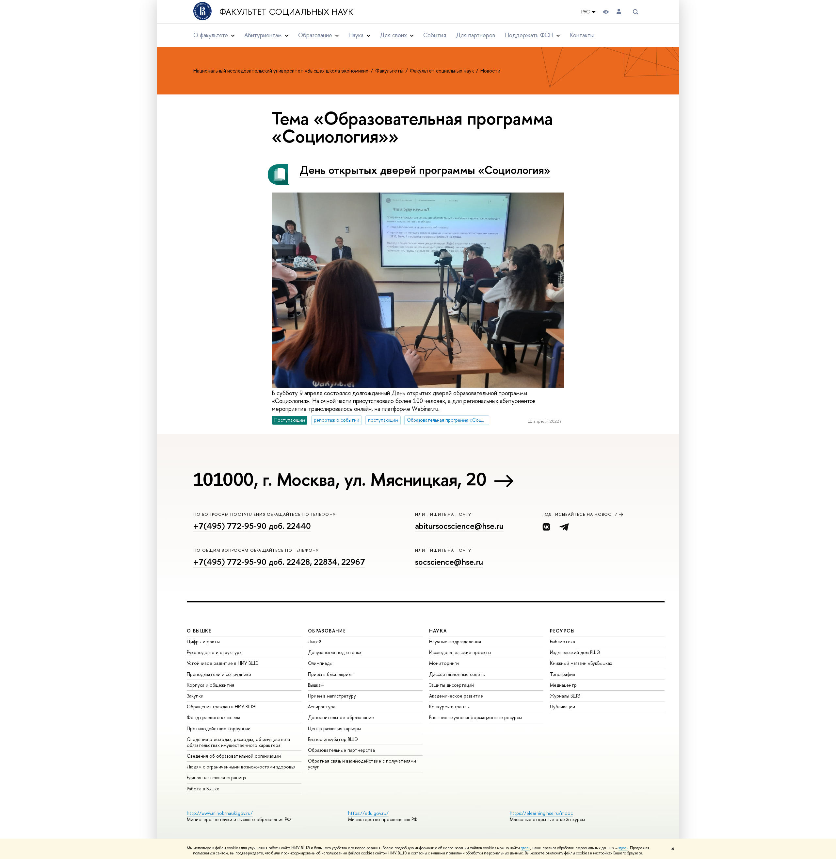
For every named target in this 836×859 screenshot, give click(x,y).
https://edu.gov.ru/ (368, 813)
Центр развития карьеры (334, 728)
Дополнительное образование (341, 717)
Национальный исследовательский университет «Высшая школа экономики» (281, 70)
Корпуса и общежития (210, 685)
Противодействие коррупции (218, 728)
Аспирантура (321, 706)
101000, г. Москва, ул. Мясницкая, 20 (339, 479)
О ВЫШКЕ (199, 631)
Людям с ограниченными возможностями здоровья (241, 767)
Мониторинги (444, 663)
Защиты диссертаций (451, 685)
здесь (525, 848)
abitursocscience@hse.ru (459, 525)
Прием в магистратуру (332, 696)
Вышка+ (316, 685)
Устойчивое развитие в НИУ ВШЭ (223, 663)
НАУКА (438, 631)
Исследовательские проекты (460, 652)
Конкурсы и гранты (449, 706)
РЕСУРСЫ (562, 631)
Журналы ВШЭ (565, 696)
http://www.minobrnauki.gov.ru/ (220, 813)
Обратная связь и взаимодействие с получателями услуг (362, 764)
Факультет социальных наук (286, 12)
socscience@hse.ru (449, 561)
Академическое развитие (456, 696)
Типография (562, 674)
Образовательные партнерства (341, 750)
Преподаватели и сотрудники (219, 674)
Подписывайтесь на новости (579, 514)
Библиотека (562, 641)
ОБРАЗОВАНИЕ (327, 631)
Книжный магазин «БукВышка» (581, 663)
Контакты (582, 35)
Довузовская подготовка (335, 652)
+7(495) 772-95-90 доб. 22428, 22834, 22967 (279, 561)
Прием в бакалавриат (330, 674)
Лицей (314, 641)
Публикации (562, 706)
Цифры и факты (203, 641)
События (434, 35)
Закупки (195, 696)
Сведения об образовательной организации (234, 756)
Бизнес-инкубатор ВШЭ (333, 739)
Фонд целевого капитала (213, 717)
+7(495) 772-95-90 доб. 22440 (252, 525)
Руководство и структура (214, 652)
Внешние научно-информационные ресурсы (475, 717)
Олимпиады (320, 663)
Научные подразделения (455, 641)
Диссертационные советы (457, 674)
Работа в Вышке (203, 788)
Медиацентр (563, 685)
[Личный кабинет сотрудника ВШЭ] (619, 11)
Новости (490, 70)
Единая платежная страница (216, 777)
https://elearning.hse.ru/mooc (541, 813)
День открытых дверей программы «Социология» (424, 169)
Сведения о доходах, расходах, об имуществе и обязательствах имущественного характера (238, 742)
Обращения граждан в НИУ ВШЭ (221, 706)
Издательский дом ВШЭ (575, 652)
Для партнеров (475, 35)
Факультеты (390, 70)
